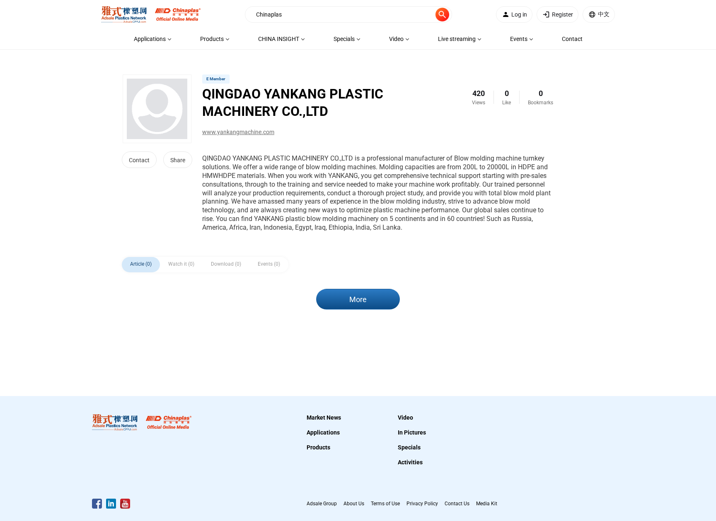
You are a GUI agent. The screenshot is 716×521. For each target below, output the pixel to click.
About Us (353, 504)
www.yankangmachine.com (238, 132)
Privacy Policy (422, 504)
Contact (139, 160)
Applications (323, 432)
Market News (324, 417)
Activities (410, 462)
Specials (409, 447)
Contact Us (457, 504)
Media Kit (486, 504)
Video (405, 417)
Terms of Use (385, 504)
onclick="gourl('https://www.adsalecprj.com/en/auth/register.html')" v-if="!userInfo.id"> (562, 14)
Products (318, 447)
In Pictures (412, 432)
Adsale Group (322, 504)
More (358, 299)
